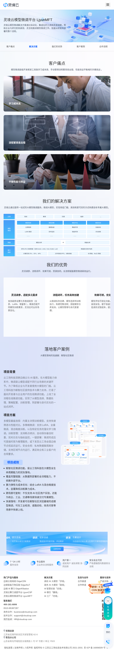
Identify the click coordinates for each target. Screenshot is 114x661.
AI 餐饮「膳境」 (51, 592)
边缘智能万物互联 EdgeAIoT (17, 585)
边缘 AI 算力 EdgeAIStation (16, 588)
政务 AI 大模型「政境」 (55, 585)
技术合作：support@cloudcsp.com (20, 615)
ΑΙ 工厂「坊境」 (51, 596)
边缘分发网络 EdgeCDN (15, 581)
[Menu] (107, 5)
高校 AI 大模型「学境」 (55, 581)
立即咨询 (57, 549)
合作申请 (82, 585)
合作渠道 (82, 581)
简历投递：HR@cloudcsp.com (18, 619)
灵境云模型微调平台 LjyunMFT (18, 596)
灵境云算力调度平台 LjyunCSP (18, 592)
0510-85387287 (11, 608)
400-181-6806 (10, 604)
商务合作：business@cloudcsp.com (20, 612)
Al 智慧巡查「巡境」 (53, 588)
